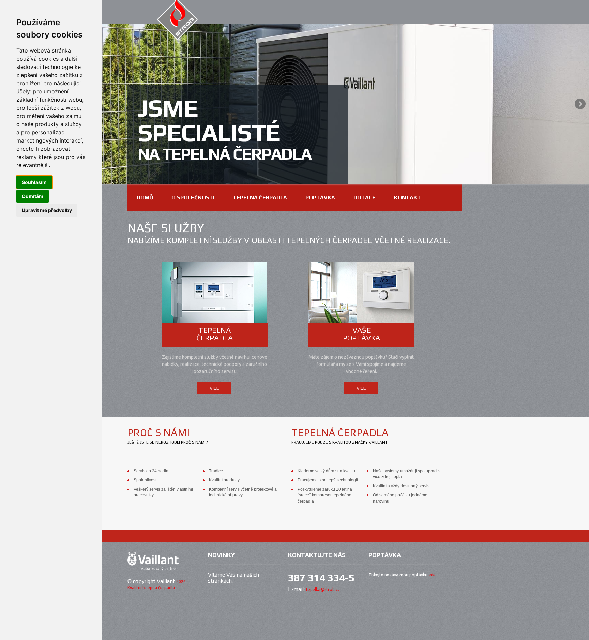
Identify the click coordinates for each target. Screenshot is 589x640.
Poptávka (320, 197)
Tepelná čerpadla (260, 197)
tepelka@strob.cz (323, 589)
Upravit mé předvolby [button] (47, 210)
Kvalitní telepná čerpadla (151, 587)
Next (580, 104)
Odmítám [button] (32, 196)
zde (432, 574)
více (214, 388)
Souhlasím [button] (34, 182)
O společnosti (192, 197)
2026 (181, 581)
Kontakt (407, 197)
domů (145, 197)
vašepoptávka (361, 334)
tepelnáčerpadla (214, 334)
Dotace (364, 197)
